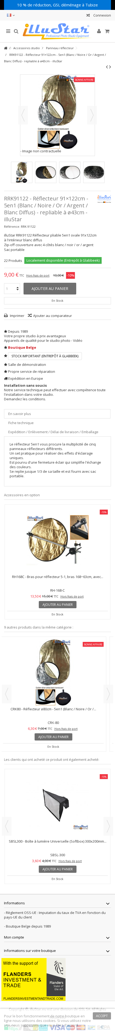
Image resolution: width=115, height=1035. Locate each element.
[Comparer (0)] (88, 16)
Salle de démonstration (27, 364)
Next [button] (108, 694)
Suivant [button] (92, 115)
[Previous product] (107, 67)
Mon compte (14, 937)
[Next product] (110, 67)
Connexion (102, 15)
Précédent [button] (23, 115)
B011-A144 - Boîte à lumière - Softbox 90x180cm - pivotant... (57, 841)
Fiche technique (21, 422)
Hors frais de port (37, 275)
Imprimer (16, 315)
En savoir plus (19, 413)
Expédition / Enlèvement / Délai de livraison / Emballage (53, 431)
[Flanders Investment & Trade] (33, 978)
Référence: (12, 226)
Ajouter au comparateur (52, 315)
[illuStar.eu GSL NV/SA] (57, 31)
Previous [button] (6, 694)
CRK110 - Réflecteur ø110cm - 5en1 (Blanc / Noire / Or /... (57, 709)
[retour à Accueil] (5, 48)
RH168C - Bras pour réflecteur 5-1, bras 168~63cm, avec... (57, 576)
